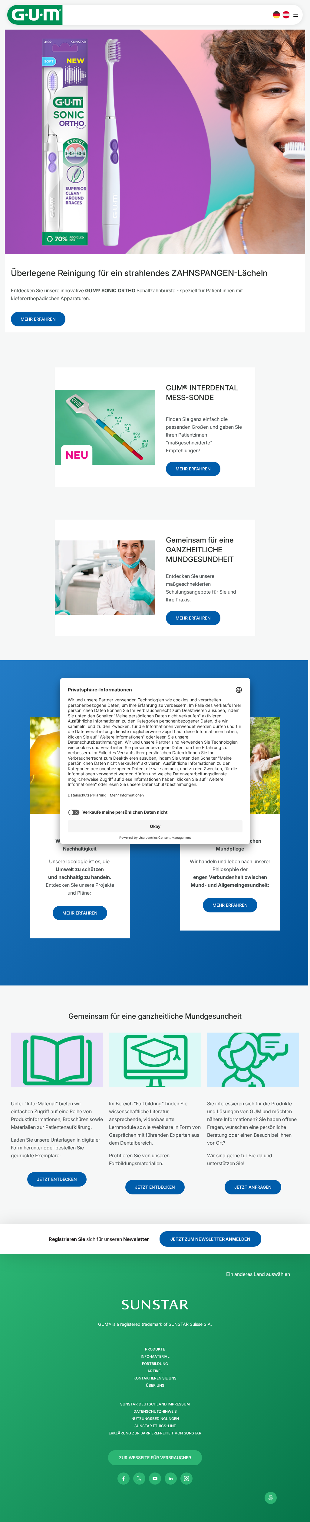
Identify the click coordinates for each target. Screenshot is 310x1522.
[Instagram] (186, 1478)
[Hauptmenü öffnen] (297, 15)
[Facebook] (123, 1478)
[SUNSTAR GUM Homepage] (35, 15)
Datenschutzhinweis (155, 1411)
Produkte (155, 1349)
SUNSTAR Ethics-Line (155, 1426)
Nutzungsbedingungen (155, 1419)
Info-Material (155, 1356)
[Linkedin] (171, 1478)
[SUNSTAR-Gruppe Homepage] (155, 1304)
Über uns (155, 1385)
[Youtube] (155, 1478)
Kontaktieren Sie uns (155, 1378)
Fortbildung (155, 1364)
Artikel (155, 1371)
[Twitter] (139, 1478)
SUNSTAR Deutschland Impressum (155, 1404)
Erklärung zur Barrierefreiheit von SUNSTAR (155, 1433)
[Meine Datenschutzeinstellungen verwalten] (271, 1498)
